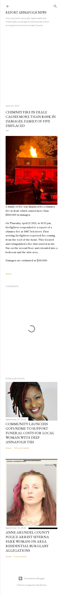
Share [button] (8, 273)
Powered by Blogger (34, 578)
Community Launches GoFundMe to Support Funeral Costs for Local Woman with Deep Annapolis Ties (30, 433)
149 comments (21, 448)
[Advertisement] (31, 64)
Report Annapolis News (26, 12)
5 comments (20, 556)
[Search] (55, 5)
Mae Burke (40, 585)
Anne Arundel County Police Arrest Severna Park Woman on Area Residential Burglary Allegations (27, 541)
